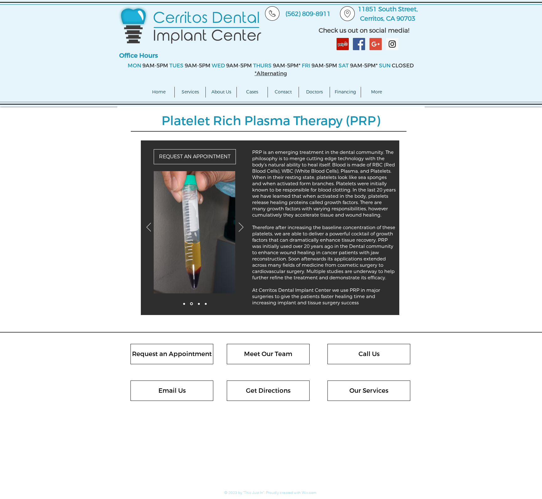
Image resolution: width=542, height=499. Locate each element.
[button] (190, 92)
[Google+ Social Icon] (375, 44)
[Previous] (148, 228)
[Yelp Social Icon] (343, 44)
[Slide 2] (191, 304)
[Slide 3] (198, 303)
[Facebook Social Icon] (359, 44)
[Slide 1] (184, 304)
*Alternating (271, 73)
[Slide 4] (206, 304)
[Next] (241, 228)
